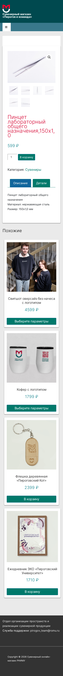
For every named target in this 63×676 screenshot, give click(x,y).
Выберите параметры (31, 321)
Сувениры (33, 170)
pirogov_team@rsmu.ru (44, 630)
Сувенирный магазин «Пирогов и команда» (17, 15)
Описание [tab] (20, 183)
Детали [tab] (41, 183)
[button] (49, 57)
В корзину (26, 157)
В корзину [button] (31, 499)
